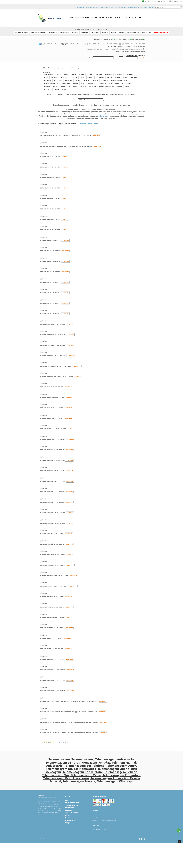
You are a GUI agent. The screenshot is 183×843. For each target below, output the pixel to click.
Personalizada (140, 17)
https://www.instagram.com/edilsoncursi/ (105, 821)
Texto (131, 17)
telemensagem (104, 116)
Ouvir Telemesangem (82, 17)
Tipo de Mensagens (71, 813)
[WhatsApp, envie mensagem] (179, 830)
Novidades (109, 17)
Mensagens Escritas (71, 820)
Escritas (124, 17)
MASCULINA (93, 123)
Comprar (68, 823)
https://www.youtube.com (100, 829)
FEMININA (82, 123)
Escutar (44, 132)
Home (72, 17)
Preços (117, 17)
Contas (67, 815)
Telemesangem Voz (97, 17)
